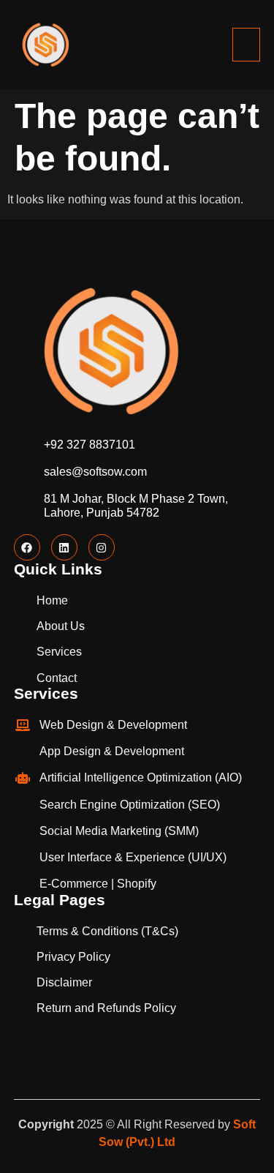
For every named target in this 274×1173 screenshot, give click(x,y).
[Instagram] (101, 547)
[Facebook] (27, 547)
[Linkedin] (64, 547)
